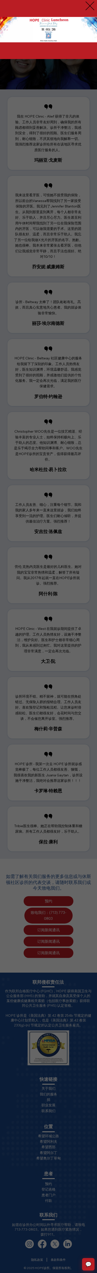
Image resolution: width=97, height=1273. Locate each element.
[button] (90, 6)
